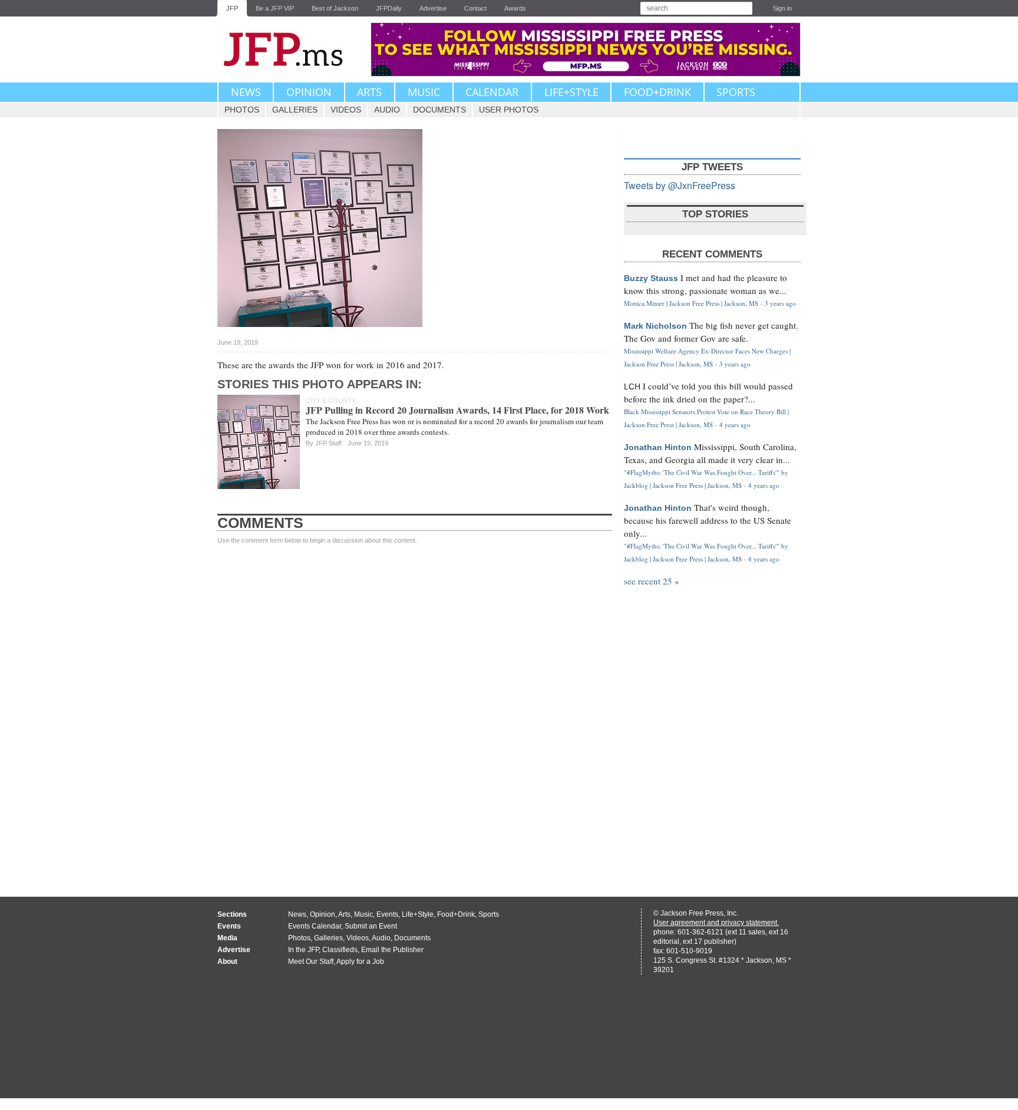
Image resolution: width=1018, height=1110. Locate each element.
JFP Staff (328, 443)
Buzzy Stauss (651, 278)
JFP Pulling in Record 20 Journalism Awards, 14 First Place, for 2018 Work (457, 410)
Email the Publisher (392, 950)
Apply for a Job (360, 961)
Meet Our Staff (310, 961)
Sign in (782, 8)
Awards (515, 8)
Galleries (295, 109)
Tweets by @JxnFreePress (679, 185)
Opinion (309, 92)
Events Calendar (314, 926)
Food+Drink (657, 92)
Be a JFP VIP (275, 8)
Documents (439, 109)
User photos (508, 109)
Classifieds (340, 950)
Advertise (433, 8)
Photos (241, 109)
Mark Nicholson (655, 326)
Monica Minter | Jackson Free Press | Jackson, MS (691, 303)
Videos (345, 109)
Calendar (491, 92)
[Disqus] (414, 709)
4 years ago (735, 424)
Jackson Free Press (291, 49)
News (246, 92)
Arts (369, 92)
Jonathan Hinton (658, 447)
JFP (232, 8)
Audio (387, 109)
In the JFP (303, 950)
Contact (475, 8)
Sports (735, 92)
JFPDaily (389, 8)
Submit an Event (371, 926)
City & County (331, 400)
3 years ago (780, 303)
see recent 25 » (651, 581)
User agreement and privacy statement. (716, 922)
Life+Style (571, 92)
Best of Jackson (335, 8)
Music (424, 92)
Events (387, 914)
